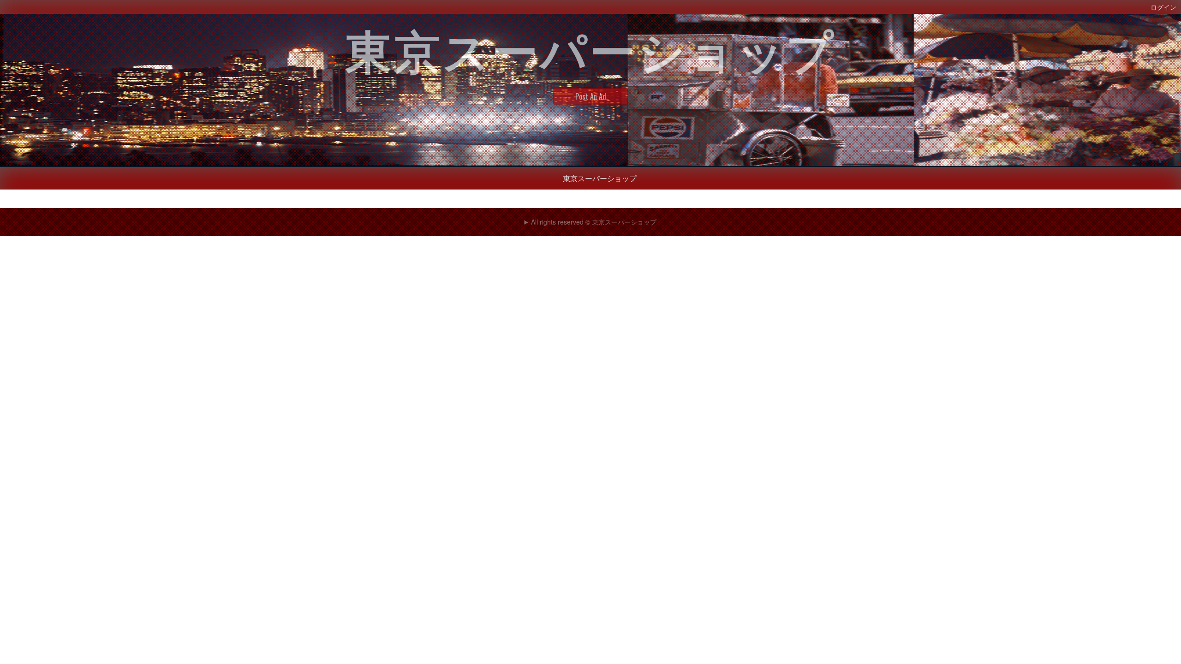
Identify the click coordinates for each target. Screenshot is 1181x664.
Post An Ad (590, 96)
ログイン (1163, 7)
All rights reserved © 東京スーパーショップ (593, 221)
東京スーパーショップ (600, 178)
